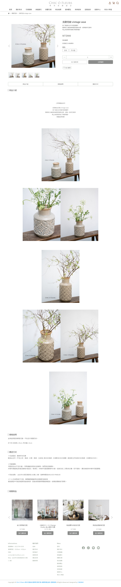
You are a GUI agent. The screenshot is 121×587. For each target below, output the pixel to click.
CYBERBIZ (81, 582)
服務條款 (35, 561)
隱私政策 (35, 558)
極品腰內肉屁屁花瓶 (73, 525)
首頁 (10, 9)
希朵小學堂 (108, 9)
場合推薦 (58, 9)
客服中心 (98, 9)
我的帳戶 (35, 552)
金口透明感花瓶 (22, 525)
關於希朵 (19, 9)
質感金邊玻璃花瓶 (99, 525)
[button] (57, 46)
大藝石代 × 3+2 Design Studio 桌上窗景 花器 (48, 526)
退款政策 (35, 555)
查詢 (34, 546)
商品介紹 (25, 84)
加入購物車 (74, 62)
